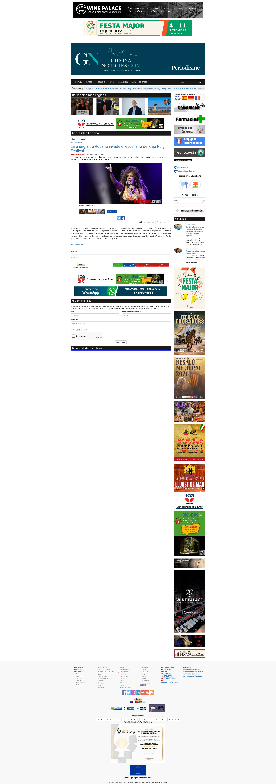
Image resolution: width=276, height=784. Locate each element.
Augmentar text (148, 222)
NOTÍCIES (79, 672)
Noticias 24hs (146, 672)
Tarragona (101, 683)
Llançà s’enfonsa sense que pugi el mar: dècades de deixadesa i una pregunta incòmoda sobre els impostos (195, 231)
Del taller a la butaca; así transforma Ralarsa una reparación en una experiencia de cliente (175, 88)
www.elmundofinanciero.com (193, 672)
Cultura (122, 683)
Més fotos (112, 211)
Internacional (124, 676)
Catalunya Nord (124, 669)
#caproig (75, 251)
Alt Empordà (80, 680)
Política (122, 685)
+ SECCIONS (123, 672)
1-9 (98, 719)
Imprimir (140, 265)
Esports (122, 678)
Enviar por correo (152, 265)
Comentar (165, 265)
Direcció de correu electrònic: (132, 312)
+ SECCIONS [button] (101, 82)
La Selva (100, 674)
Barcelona (101, 681)
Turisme (78, 678)
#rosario (75, 258)
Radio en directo (182, 167)
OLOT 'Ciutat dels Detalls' (106, 672)
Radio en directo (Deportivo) (186, 171)
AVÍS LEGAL (167, 669)
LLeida (100, 685)
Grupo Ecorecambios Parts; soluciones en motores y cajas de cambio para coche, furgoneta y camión (91, 88)
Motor (143, 674)
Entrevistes (145, 667)
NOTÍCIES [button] (89, 82)
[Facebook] (123, 218)
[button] (176, 200)
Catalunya (79, 676)
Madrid (122, 667)
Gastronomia (146, 683)
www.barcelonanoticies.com (192, 676)
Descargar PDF (129, 265)
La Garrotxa (79, 685)
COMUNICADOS (123, 82)
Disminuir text (164, 222)
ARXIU (134, 82)
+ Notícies (123, 674)
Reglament (83, 330)
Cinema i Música (103, 676)
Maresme (101, 687)
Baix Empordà (80, 683)
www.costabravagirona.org (192, 669)
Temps (144, 676)
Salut (121, 680)
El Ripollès (79, 674)
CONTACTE (143, 82)
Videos (144, 678)
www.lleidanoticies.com (191, 674)
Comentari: (74, 320)
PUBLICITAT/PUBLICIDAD (169, 682)
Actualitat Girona (103, 678)
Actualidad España (126, 687)
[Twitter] (119, 218)
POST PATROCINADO (170, 678)
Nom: (72, 312)
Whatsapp (118, 265)
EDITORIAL (79, 669)
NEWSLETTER (167, 676)
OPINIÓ (112, 82)
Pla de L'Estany (102, 667)
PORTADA (78, 82)
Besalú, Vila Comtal (104, 669)
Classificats (145, 681)
